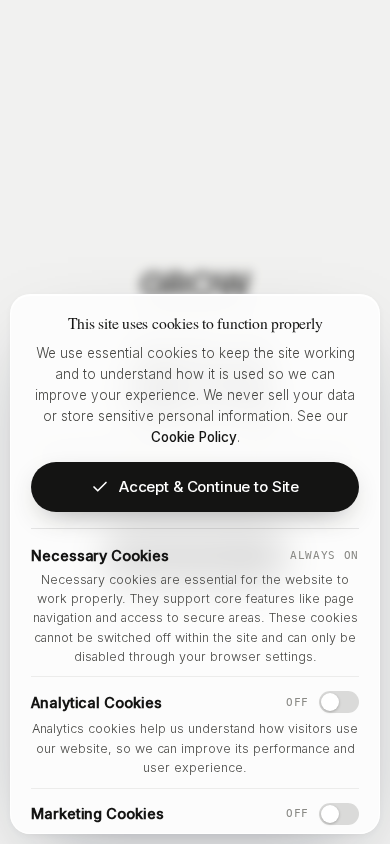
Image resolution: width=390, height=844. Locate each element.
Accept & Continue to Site (209, 486)
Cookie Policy (194, 437)
